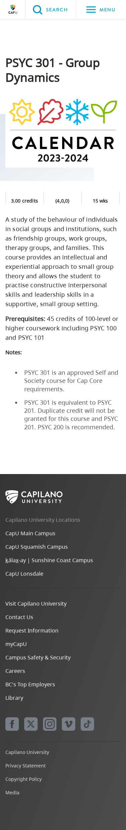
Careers (15, 671)
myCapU (16, 644)
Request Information (31, 630)
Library (14, 697)
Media (12, 792)
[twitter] (31, 724)
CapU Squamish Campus (36, 546)
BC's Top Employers (30, 684)
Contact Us (19, 617)
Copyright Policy (23, 779)
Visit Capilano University (36, 603)
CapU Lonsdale (24, 573)
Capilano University (12, 9)
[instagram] (49, 724)
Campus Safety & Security (38, 657)
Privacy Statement (25, 765)
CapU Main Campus (30, 533)
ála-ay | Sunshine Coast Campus (49, 560)
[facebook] (12, 724)
